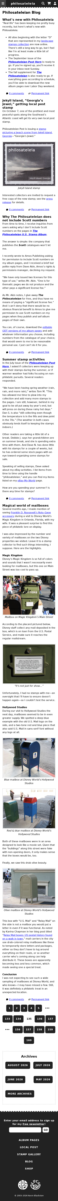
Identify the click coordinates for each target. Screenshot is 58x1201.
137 (50, 1018)
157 (28, 1029)
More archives (20, 1093)
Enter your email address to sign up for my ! (29, 1122)
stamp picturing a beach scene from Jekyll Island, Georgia (27, 132)
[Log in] (55, 3)
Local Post (29, 1147)
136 (39, 1018)
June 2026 (15, 1079)
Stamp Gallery (29, 1154)
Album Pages (29, 1140)
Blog (29, 1161)
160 (29, 1040)
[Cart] (49, 3)
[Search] (43, 3)
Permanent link (40, 93)
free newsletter (33, 1124)
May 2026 (43, 1079)
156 (17, 1029)
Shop (29, 1168)
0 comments (16, 93)
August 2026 (18, 1065)
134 (18, 1018)
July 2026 (43, 1065)
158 (39, 1029)
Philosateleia (23, 3)
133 (7, 1018)
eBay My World (26, 480)
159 (50, 1029)
